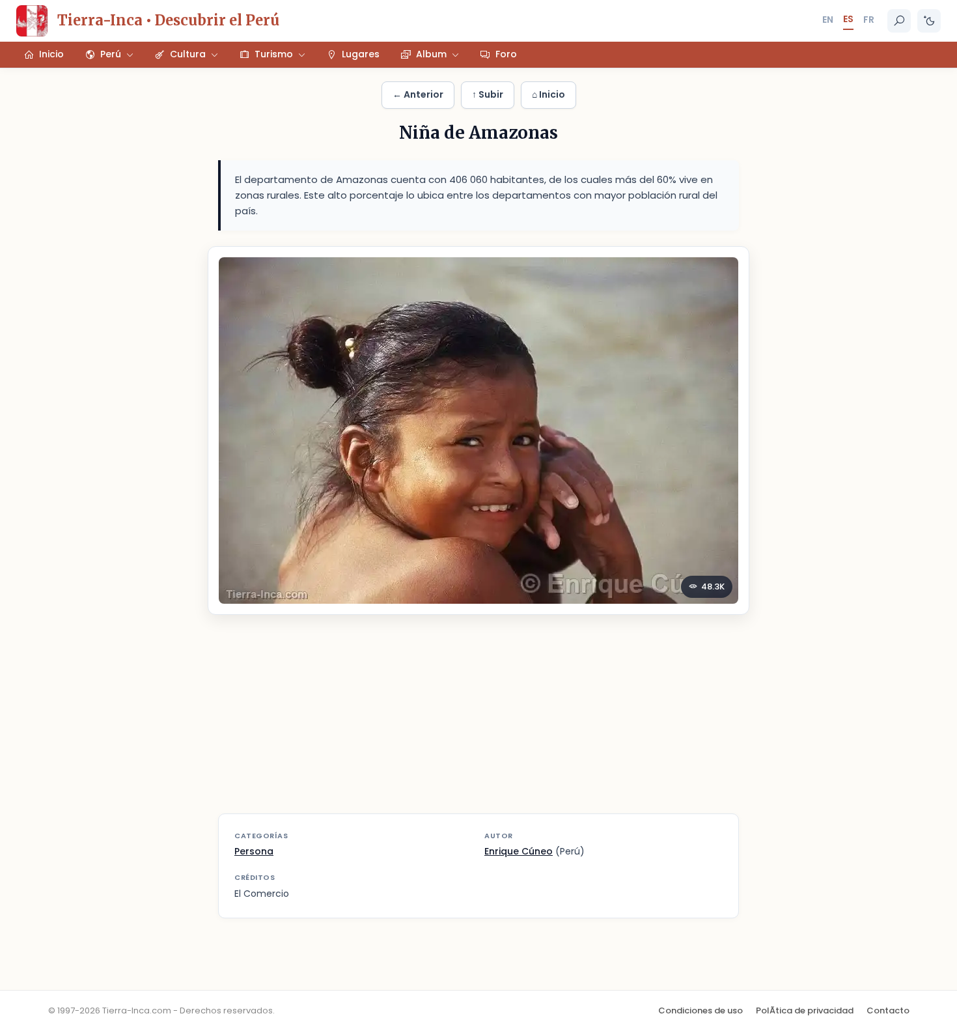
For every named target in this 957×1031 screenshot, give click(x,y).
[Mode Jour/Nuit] (929, 21)
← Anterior (418, 94)
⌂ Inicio (548, 94)
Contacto (888, 1010)
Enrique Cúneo (518, 851)
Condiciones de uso (700, 1010)
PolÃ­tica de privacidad (804, 1010)
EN (827, 19)
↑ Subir (487, 94)
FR (868, 19)
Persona (253, 851)
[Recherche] (899, 21)
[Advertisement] (478, 722)
